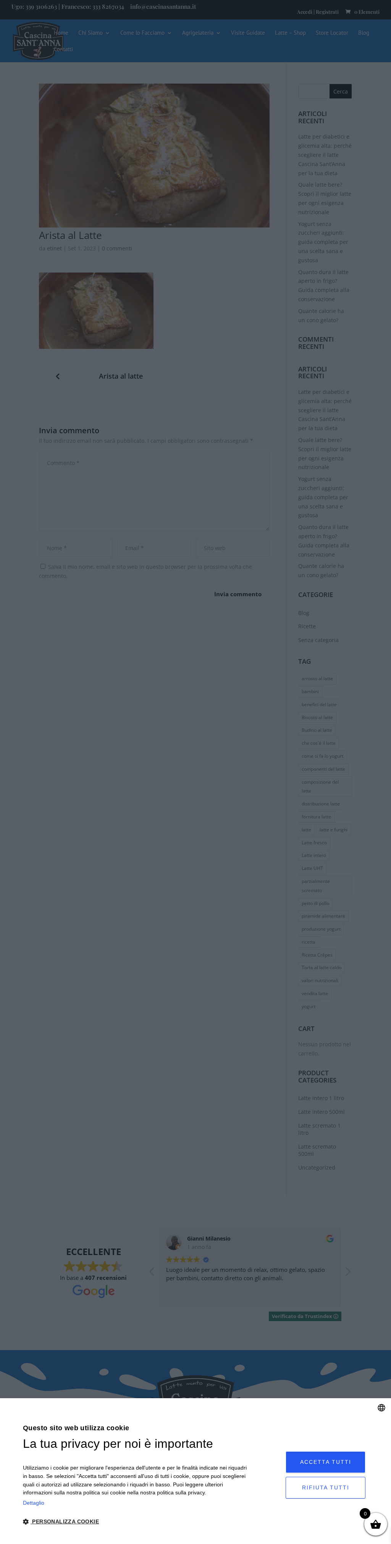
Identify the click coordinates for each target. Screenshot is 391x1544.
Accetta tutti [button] (325, 1462)
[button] (135, 1522)
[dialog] (195, 1471)
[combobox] (381, 1408)
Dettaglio (33, 1503)
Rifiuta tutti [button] (325, 1487)
